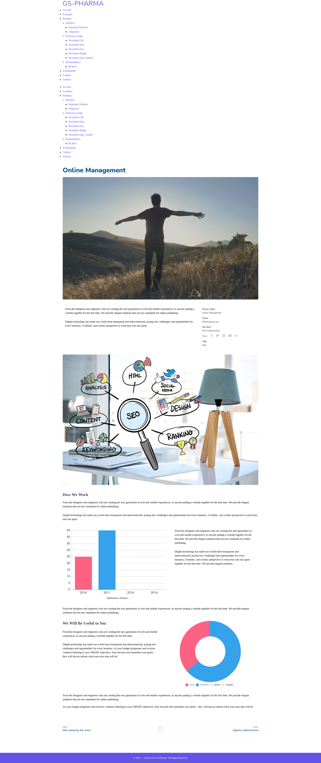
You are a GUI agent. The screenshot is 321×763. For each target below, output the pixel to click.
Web (204, 345)
